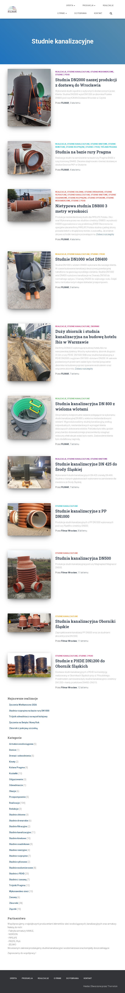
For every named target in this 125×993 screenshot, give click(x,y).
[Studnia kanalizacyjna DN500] (29, 574)
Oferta (69, 5)
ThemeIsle (112, 986)
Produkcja (88, 5)
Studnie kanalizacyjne (78, 72)
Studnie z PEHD (62, 75)
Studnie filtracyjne (18, 826)
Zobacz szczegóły (105, 234)
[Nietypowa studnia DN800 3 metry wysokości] (29, 205)
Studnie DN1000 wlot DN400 (81, 259)
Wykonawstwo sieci (19, 891)
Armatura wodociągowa (21, 744)
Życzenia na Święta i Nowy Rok (24, 722)
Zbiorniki (95, 326)
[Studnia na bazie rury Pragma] (29, 157)
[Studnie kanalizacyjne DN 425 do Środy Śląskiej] (29, 472)
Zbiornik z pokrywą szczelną (23, 728)
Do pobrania (80, 13)
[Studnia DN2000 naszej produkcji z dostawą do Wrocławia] (29, 97)
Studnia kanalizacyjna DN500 (83, 558)
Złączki (12, 909)
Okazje (12, 791)
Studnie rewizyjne (18, 850)
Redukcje (13, 809)
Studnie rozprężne (75, 147)
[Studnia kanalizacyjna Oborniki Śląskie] (29, 622)
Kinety (12, 761)
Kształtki (13, 773)
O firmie (61, 13)
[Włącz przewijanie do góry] (119, 987)
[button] (74, 5)
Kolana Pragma (17, 767)
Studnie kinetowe (99, 144)
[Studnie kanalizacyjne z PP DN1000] (29, 519)
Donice (12, 750)
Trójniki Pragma (109, 147)
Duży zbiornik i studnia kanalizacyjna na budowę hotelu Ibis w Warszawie (85, 337)
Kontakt (98, 13)
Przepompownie (17, 797)
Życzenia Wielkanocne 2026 (23, 705)
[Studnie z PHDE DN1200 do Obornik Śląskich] (29, 665)
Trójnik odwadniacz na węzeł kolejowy (28, 716)
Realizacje (108, 5)
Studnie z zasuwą (18, 879)
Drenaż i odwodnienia (20, 756)
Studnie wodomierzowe (102, 72)
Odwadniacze (16, 785)
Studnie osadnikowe (19, 844)
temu (75, 103)
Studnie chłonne (75, 192)
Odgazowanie (16, 779)
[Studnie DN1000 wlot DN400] (29, 280)
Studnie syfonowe (96, 198)
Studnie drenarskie (94, 192)
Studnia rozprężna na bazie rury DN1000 (29, 710)
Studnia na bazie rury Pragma (83, 152)
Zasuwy (13, 897)
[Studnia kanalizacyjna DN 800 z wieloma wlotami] (29, 417)
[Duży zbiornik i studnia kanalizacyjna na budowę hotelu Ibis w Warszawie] (29, 352)
